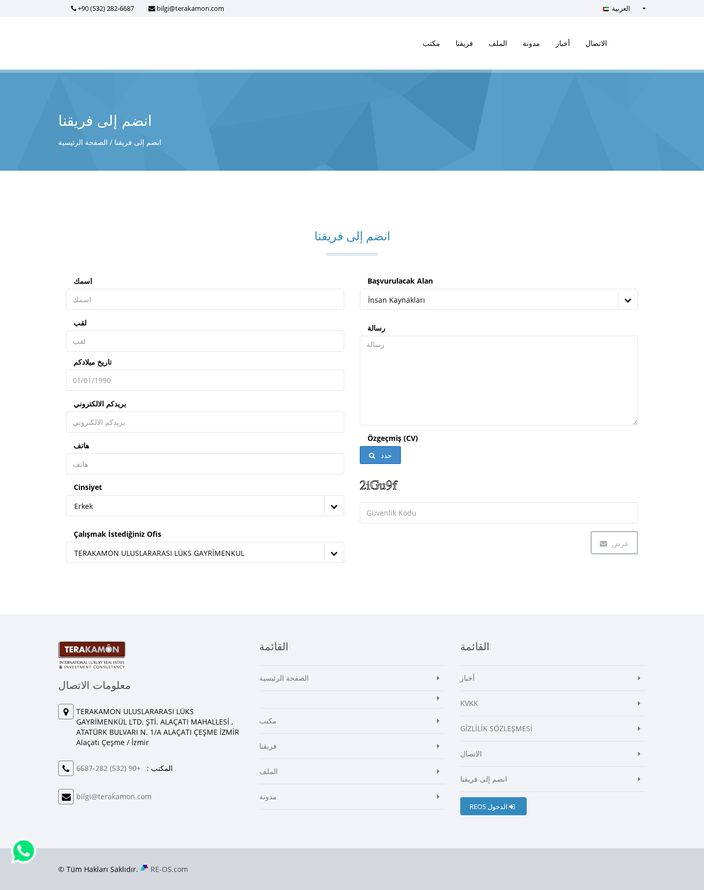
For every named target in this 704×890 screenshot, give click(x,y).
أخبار (563, 43)
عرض (619, 543)
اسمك (83, 281)
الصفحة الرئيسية (83, 142)
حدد (385, 455)
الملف (498, 43)
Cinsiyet (88, 487)
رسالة (376, 328)
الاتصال (596, 43)
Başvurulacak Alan (400, 281)
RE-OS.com (169, 869)
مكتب (431, 43)
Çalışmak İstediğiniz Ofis (117, 534)
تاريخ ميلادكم (93, 362)
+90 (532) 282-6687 (106, 8)
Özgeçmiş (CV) (392, 438)
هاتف (81, 445)
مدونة (531, 43)
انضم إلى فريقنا (483, 779)
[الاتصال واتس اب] (23, 850)
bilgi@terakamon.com (190, 8)
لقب (80, 322)
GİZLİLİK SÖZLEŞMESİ (496, 728)
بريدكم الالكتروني (100, 403)
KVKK (469, 703)
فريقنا (464, 43)
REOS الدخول (489, 806)
